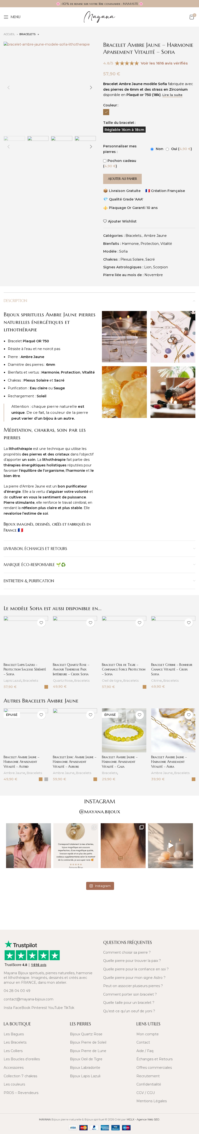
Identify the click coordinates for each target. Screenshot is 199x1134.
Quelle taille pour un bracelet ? (128, 1002)
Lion (147, 267)
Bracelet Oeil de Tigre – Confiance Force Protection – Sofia (123, 669)
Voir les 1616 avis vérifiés (164, 63)
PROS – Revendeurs (21, 1093)
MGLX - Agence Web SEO (143, 1119)
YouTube (55, 1008)
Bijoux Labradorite (85, 1067)
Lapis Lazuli (12, 680)
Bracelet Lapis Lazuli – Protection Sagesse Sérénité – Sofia (25, 669)
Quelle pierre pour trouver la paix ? (132, 960)
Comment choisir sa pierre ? (127, 952)
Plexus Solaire (132, 259)
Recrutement (148, 1076)
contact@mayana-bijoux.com (28, 999)
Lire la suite (172, 95)
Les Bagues (14, 1034)
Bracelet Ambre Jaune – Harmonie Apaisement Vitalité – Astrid (21, 762)
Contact (143, 1042)
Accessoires (14, 1067)
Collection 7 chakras (20, 1076)
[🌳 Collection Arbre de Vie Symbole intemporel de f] (123, 845)
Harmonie (130, 243)
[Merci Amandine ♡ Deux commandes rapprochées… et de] (75, 845)
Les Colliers (13, 1051)
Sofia (123, 251)
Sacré (150, 259)
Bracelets (27, 34)
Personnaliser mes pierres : (120, 149)
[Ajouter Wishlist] (41, 622)
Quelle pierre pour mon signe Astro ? (134, 977)
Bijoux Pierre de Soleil (88, 1042)
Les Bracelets (15, 1042)
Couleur (110, 105)
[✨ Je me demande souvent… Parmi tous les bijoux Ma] (28, 845)
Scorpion (160, 267)
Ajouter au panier (122, 179)
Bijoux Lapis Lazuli (85, 1076)
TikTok (69, 1008)
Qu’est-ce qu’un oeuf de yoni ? (129, 1011)
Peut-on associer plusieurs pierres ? (133, 986)
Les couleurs (14, 1084)
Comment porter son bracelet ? (130, 994)
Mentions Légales (151, 1101)
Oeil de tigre (112, 680)
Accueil (10, 34)
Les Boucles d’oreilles (22, 1059)
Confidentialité (148, 1084)
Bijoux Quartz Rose (86, 1034)
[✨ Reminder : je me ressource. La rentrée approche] (170, 845)
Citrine (156, 680)
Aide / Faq (144, 1051)
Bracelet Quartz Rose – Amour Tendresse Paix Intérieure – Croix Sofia (71, 669)
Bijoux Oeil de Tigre (86, 1059)
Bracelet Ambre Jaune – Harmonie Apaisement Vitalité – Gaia (120, 762)
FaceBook (21, 1008)
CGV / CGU (145, 1093)
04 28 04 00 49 (17, 991)
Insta (8, 1008)
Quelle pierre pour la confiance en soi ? (136, 969)
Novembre (153, 275)
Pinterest (39, 1008)
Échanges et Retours (154, 1059)
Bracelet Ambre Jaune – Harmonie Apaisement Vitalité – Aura (169, 762)
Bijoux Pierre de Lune (88, 1051)
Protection (150, 243)
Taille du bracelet (118, 122)
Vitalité (166, 243)
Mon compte (147, 1034)
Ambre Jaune (155, 235)
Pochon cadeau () (119, 163)
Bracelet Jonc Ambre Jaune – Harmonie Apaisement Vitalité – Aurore (74, 762)
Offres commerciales (154, 1067)
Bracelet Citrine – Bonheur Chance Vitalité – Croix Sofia (171, 669)
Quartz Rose (63, 680)
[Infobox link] (49, 907)
